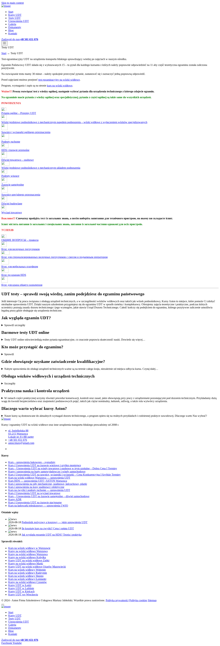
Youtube (17, 643)
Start (3, 53)
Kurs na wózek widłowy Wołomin (27, 569)
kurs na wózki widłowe (59, 85)
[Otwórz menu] (4, 43)
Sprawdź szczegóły (14, 325)
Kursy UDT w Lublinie (21, 588)
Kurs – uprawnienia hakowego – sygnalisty (31, 462)
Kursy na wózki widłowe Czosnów (27, 582)
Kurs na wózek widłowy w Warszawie (29, 548)
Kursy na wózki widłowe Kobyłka (27, 557)
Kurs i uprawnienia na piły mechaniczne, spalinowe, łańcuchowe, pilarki (47, 483)
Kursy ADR (14, 499)
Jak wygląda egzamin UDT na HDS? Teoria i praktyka (51, 534)
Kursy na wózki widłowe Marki (25, 563)
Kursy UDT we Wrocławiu (23, 594)
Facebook (7, 643)
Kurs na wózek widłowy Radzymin (27, 572)
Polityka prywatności (117, 600)
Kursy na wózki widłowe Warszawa (28, 551)
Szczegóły (9, 383)
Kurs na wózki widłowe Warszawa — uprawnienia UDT (39, 477)
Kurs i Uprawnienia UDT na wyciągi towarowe (34, 493)
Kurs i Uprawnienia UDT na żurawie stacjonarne (35, 502)
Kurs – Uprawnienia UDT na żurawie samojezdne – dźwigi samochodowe (48, 496)
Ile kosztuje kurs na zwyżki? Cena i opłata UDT (48, 528)
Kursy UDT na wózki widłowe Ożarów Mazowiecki (37, 566)
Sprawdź (9, 354)
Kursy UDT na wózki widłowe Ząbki (28, 560)
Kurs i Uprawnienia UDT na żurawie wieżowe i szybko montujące (44, 465)
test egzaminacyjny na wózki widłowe (59, 79)
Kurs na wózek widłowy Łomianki (27, 579)
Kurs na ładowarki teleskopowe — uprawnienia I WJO (38, 505)
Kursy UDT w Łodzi (19, 585)
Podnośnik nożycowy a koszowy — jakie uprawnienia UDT (54, 522)
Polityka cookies (138, 600)
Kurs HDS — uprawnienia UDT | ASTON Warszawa (37, 480)
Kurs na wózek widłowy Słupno (25, 575)
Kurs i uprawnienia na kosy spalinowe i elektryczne (36, 487)
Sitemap (152, 600)
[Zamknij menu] (2, 604)
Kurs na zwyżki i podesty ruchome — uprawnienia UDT (39, 490)
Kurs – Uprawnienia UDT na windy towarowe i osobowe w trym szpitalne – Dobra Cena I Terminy (62, 468)
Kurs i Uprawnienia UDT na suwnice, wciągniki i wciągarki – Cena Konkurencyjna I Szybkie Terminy (64, 474)
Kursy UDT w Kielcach (21, 591)
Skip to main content (12, 2)
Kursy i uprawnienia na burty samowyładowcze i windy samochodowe (46, 471)
